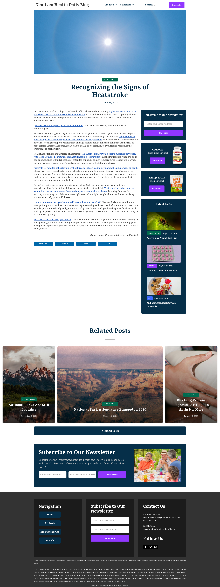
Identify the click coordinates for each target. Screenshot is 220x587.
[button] (111, 5)
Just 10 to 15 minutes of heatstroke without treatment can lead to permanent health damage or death (86, 168)
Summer (64, 244)
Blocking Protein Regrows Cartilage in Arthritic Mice (191, 404)
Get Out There (110, 79)
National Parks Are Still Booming (29, 407)
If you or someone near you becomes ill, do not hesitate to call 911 (67, 202)
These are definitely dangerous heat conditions (59, 125)
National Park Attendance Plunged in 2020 (110, 409)
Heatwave (43, 244)
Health (107, 244)
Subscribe (176, 5)
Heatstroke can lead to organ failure (52, 219)
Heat (86, 244)
